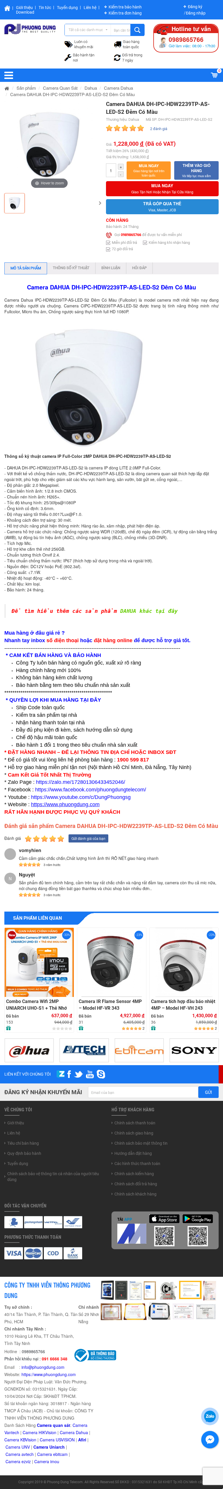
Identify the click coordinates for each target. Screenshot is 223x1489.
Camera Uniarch (49, 1447)
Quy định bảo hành (24, 1153)
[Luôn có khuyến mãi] (68, 43)
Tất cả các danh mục (86, 30)
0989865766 (131, 235)
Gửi (208, 1092)
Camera (13, 1454)
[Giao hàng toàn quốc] (117, 44)
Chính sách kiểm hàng (134, 1173)
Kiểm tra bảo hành (125, 7)
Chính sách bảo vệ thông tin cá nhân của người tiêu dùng (53, 1176)
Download (25, 12)
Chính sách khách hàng (135, 1194)
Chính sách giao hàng (133, 1133)
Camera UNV (18, 1447)
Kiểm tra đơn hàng (125, 13)
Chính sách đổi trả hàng (135, 1184)
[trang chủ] (7, 88)
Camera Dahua (74, 1432)
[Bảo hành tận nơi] (67, 57)
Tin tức (45, 7)
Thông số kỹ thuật (71, 268)
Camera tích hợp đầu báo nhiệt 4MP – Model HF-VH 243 (183, 1005)
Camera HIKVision (39, 1432)
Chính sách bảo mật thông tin (141, 1143)
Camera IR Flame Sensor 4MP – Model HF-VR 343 (110, 1005)
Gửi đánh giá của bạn (88, 838)
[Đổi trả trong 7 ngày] (117, 57)
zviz (27, 1461)
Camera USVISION (57, 1440)
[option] (49, 145)
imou (54, 1461)
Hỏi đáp (139, 268)
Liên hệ (90, 7)
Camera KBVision (20, 1440)
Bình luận (110, 268)
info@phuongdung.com (42, 1367)
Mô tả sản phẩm (25, 268)
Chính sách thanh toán (134, 1123)
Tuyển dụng (67, 7)
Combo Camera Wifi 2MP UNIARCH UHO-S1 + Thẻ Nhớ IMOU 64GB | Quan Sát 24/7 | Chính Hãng (36, 1005)
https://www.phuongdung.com (48, 1374)
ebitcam (60, 1454)
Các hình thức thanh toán (137, 1163)
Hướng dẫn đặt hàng (133, 1153)
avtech (27, 1454)
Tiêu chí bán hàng (23, 1143)
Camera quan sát (53, 1425)
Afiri (82, 1440)
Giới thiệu (24, 7)
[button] (149, 170)
